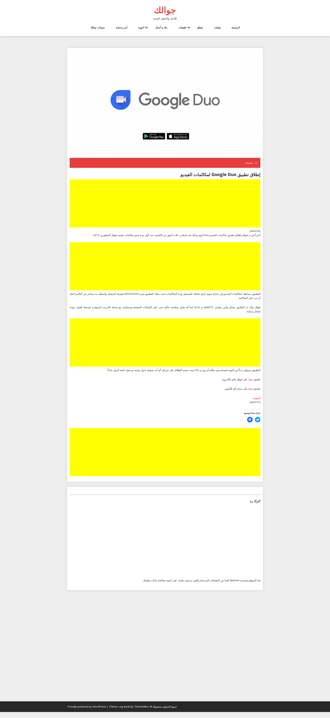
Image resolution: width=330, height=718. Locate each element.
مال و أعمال (161, 27)
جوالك (165, 10)
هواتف (217, 27)
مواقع (200, 27)
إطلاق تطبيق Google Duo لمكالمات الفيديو (220, 174)
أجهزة (141, 27)
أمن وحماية (121, 27)
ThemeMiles (141, 706)
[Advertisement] (164, 204)
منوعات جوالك (97, 27)
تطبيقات (182, 27)
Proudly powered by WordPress (87, 706)
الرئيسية (236, 27)
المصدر (256, 398)
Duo (250, 379)
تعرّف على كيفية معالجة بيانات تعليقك (163, 580)
